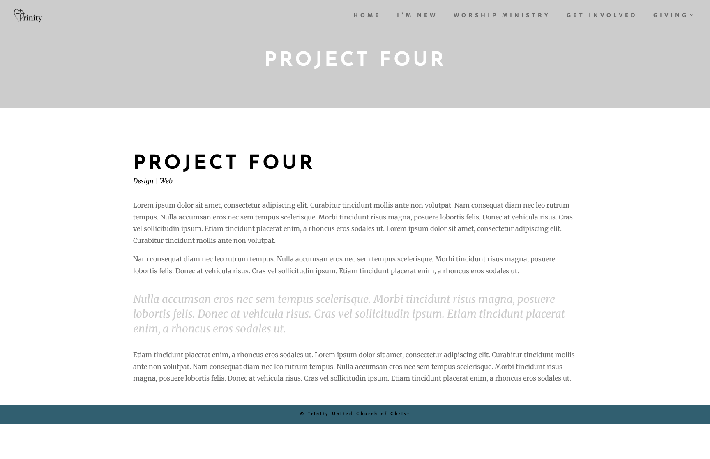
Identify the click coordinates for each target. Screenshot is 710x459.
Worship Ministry (502, 15)
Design (143, 181)
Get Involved (602, 15)
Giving (671, 15)
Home (367, 15)
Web (166, 181)
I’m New (417, 15)
